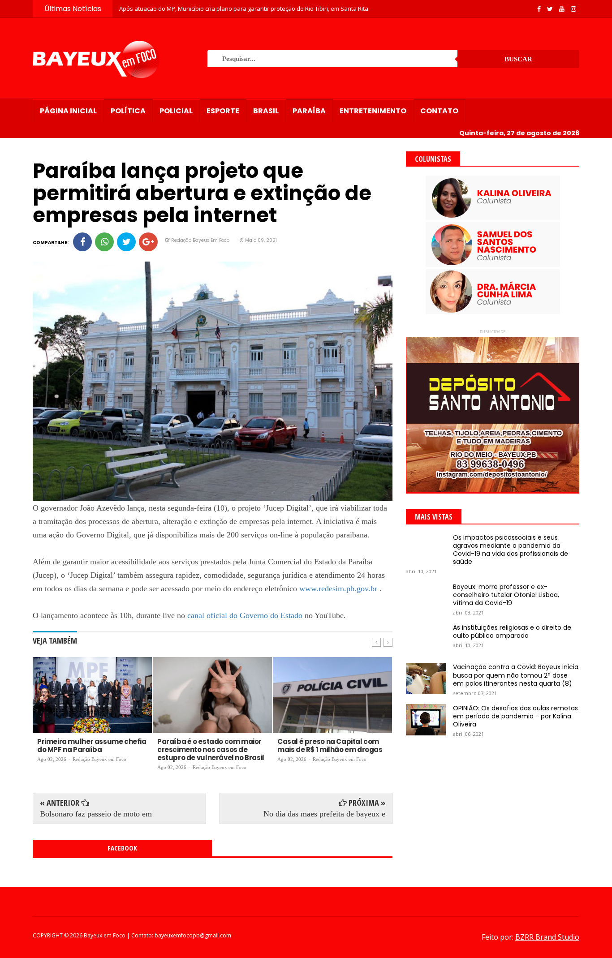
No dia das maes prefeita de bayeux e (324, 813)
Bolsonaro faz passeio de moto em (96, 813)
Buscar (518, 59)
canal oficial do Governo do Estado (244, 615)
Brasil (266, 111)
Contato (439, 111)
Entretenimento (373, 111)
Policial (176, 111)
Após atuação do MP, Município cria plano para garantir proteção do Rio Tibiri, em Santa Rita (243, 8)
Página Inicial (68, 111)
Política (128, 111)
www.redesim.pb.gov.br (338, 588)
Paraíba (309, 111)
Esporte (223, 111)
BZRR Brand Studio (547, 937)
